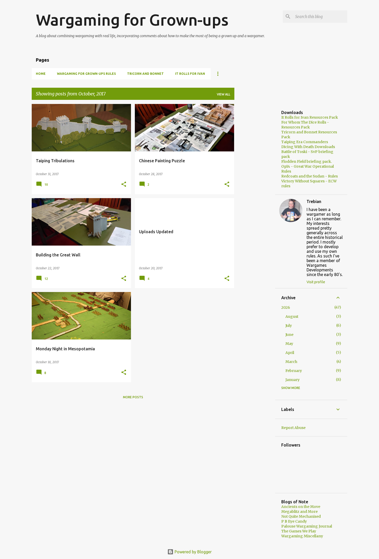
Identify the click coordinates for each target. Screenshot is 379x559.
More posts (133, 397)
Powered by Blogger (193, 551)
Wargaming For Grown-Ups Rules (86, 73)
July (288, 325)
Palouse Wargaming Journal (306, 526)
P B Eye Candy (294, 521)
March (291, 361)
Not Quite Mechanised (301, 516)
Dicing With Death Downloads (308, 146)
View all (223, 94)
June (289, 334)
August (291, 316)
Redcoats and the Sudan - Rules (309, 176)
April (289, 352)
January (292, 379)
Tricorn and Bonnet (145, 73)
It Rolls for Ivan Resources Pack (309, 117)
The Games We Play (298, 531)
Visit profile (316, 282)
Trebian (314, 201)
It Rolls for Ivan (190, 73)
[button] (124, 184)
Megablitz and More (299, 511)
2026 (285, 307)
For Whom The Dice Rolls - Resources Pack (305, 124)
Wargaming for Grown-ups (132, 20)
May (289, 343)
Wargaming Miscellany (302, 536)
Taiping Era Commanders (304, 142)
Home (41, 73)
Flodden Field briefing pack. (306, 161)
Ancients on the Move (300, 506)
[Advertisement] (254, 181)
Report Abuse (293, 427)
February (293, 370)
